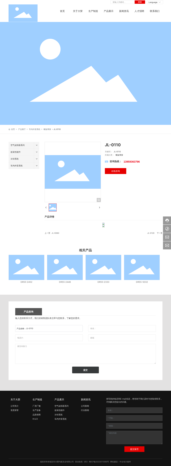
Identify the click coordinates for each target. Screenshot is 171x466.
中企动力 (123, 462)
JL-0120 (150, 233)
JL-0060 (55, 233)
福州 (129, 462)
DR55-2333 (103, 282)
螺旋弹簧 (47, 129)
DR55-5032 (142, 282)
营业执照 (79, 462)
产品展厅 (22, 129)
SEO (86, 462)
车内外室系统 (34, 129)
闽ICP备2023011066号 (99, 462)
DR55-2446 (65, 282)
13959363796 (132, 161)
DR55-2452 (26, 282)
